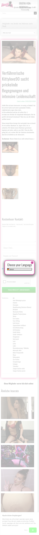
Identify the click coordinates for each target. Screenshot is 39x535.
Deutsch (11, 269)
